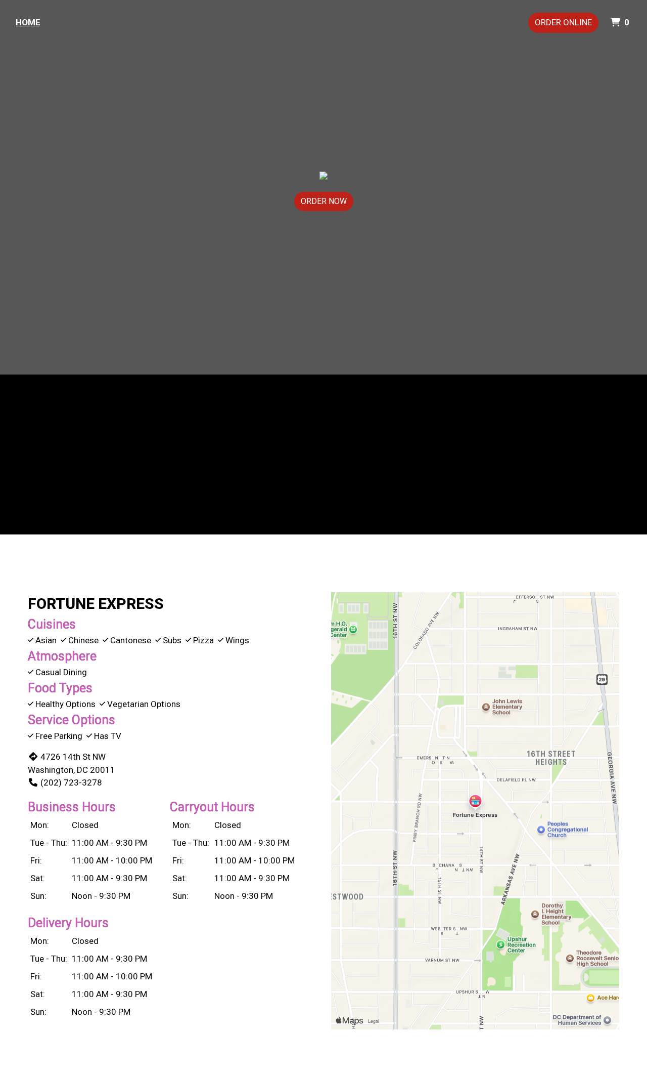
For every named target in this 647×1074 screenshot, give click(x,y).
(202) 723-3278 (71, 782)
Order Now (324, 201)
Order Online (563, 22)
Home (28, 22)
